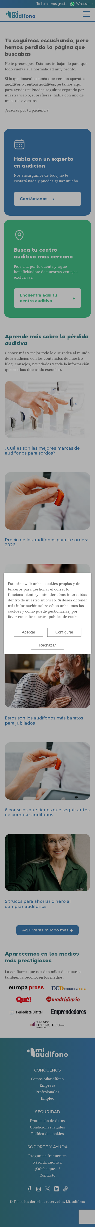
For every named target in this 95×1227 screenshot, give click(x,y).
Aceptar (28, 632)
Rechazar (47, 645)
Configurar (64, 632)
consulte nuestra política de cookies (49, 616)
